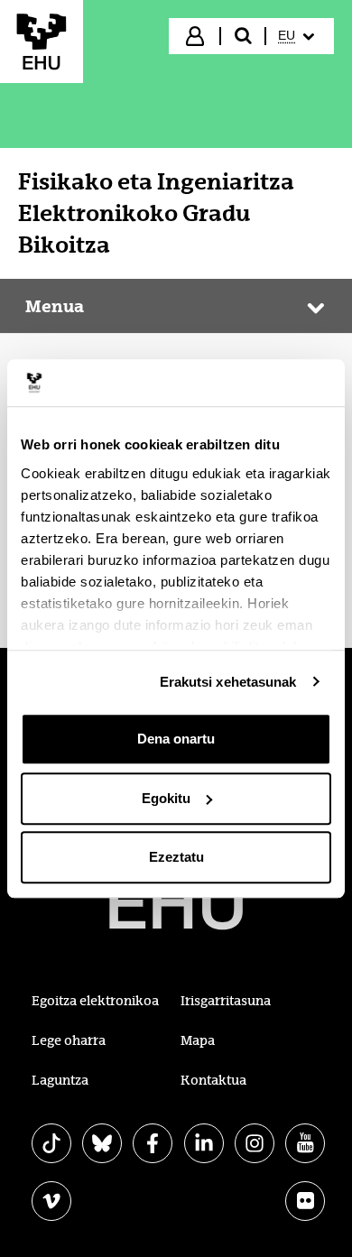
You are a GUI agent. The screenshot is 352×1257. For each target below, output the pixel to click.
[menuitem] (298, 36)
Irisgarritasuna (226, 1001)
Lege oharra (69, 1040)
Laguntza (60, 1080)
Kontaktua (213, 1080)
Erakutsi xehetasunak (228, 681)
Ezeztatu (176, 856)
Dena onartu (176, 738)
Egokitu (166, 798)
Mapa (198, 1040)
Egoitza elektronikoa (95, 1001)
